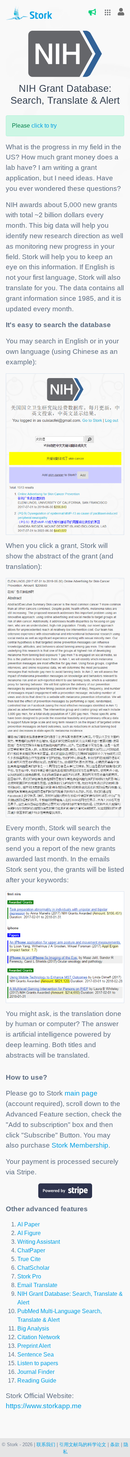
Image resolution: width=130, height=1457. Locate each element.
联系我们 (45, 1444)
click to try (44, 126)
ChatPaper (31, 1250)
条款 (115, 1444)
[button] (105, 12)
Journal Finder (36, 1372)
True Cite (29, 1259)
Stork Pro (29, 1276)
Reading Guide (36, 1380)
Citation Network (38, 1337)
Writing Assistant (38, 1242)
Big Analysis (33, 1328)
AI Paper (28, 1224)
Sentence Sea (35, 1354)
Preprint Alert (34, 1346)
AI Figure (29, 1233)
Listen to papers (37, 1363)
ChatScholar (33, 1268)
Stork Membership (80, 1145)
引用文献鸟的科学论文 (82, 1444)
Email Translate (37, 1285)
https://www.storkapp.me (44, 1406)
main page (81, 1093)
